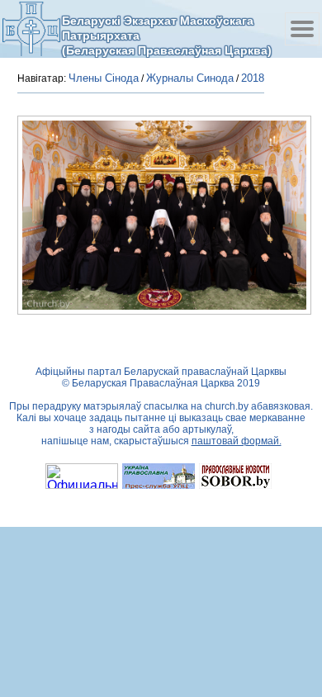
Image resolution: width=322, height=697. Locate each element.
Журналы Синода (190, 78)
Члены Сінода (104, 78)
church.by (227, 406)
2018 (252, 78)
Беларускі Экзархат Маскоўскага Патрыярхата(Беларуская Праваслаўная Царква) (167, 35)
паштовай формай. (237, 441)
